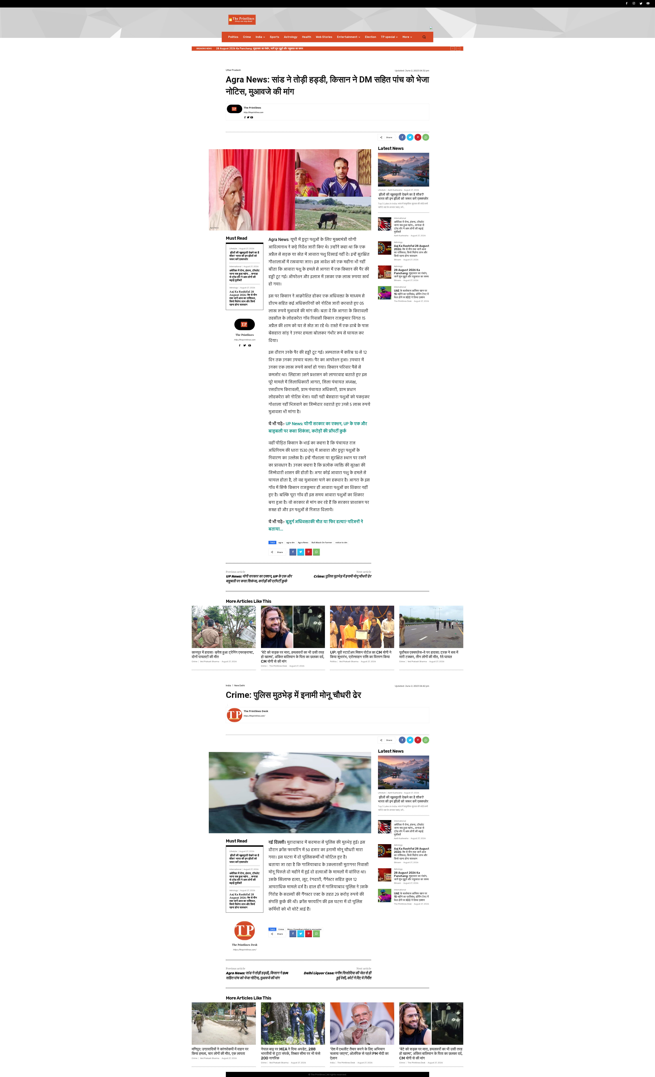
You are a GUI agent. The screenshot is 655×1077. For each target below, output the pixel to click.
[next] (458, 48)
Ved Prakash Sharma (209, 661)
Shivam (397, 260)
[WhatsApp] (425, 137)
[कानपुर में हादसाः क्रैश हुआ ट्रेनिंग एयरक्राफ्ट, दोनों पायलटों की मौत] (224, 627)
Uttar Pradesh (233, 70)
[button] (424, 37)
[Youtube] (648, 4)
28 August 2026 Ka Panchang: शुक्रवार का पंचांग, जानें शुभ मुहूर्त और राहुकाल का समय (411, 273)
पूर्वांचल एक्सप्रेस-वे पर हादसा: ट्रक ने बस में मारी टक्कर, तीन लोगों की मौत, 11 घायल (428, 654)
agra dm (290, 542)
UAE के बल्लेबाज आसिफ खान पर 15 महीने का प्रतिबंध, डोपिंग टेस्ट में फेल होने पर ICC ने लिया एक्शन (263, 48)
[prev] (452, 48)
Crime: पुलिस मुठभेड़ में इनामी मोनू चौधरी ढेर (342, 577)
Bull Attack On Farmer (322, 542)
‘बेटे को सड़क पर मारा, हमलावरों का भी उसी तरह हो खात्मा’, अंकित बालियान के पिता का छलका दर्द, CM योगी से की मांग (292, 657)
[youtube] (251, 117)
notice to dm (341, 542)
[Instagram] (633, 4)
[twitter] (248, 117)
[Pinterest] (417, 137)
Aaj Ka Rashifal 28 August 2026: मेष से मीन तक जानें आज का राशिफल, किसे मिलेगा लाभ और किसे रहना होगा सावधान (243, 298)
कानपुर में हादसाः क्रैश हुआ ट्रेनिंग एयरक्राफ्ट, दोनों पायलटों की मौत (223, 654)
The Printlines (252, 107)
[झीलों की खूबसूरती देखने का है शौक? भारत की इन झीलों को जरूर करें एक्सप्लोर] (403, 170)
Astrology (233, 288)
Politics (333, 662)
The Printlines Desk (403, 301)
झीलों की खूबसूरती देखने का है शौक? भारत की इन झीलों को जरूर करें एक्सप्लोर (244, 256)
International (235, 267)
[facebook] (245, 117)
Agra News (303, 542)
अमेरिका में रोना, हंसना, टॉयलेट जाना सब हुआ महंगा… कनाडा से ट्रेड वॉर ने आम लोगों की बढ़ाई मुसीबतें (244, 275)
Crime (194, 662)
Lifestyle (233, 249)
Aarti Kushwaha (395, 190)
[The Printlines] (234, 112)
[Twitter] (641, 4)
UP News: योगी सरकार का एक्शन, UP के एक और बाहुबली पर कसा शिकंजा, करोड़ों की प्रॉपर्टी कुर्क (259, 579)
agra (280, 542)
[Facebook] (626, 4)
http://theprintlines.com (253, 112)
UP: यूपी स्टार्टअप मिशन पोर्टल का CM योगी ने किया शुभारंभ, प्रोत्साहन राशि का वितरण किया (360, 654)
